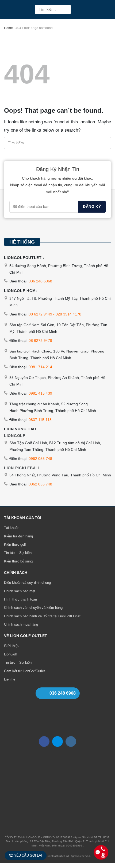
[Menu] (107, 9)
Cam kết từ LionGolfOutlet (24, 671)
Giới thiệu (11, 646)
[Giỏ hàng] (96, 9)
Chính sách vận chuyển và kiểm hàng (33, 608)
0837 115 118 (40, 420)
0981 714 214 (40, 367)
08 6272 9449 (40, 314)
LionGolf (10, 654)
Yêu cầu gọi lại (28, 855)
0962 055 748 (40, 458)
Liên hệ (9, 679)
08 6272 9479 (40, 340)
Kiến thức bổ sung (18, 561)
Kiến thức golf (15, 544)
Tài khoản (11, 528)
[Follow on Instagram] (71, 741)
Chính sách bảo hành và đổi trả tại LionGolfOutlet (42, 616)
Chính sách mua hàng (21, 624)
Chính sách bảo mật (19, 591)
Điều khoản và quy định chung (27, 583)
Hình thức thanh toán (20, 599)
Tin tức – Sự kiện (18, 553)
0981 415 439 (40, 393)
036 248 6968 (40, 281)
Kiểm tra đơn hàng (18, 536)
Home (8, 28)
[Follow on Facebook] (44, 741)
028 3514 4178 (68, 314)
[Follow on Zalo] (57, 741)
